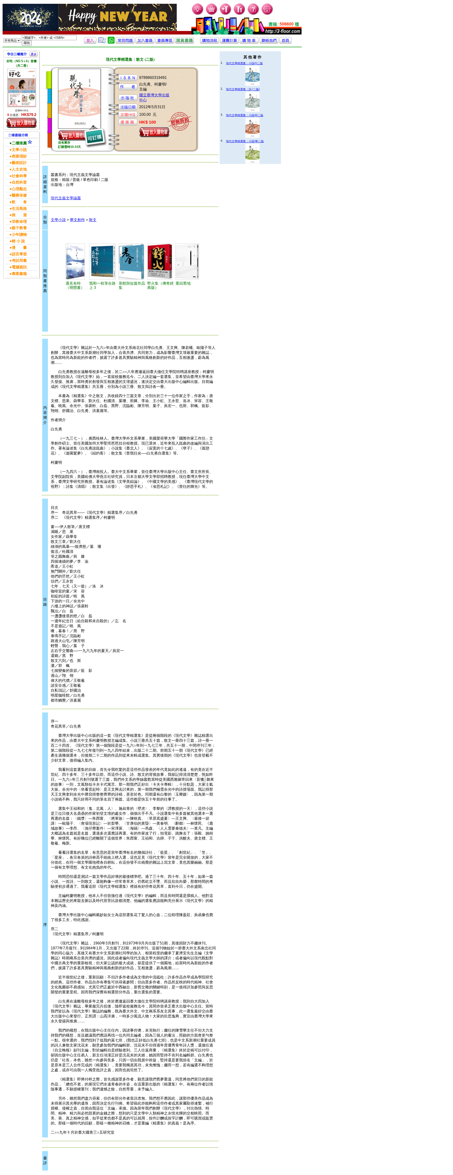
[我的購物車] (211, 14)
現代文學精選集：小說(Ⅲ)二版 (245, 141)
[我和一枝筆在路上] (103, 261)
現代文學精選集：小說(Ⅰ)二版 (244, 63)
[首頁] (267, 14)
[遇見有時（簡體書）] (77, 261)
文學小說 (58, 220)
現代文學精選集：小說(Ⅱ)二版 (244, 115)
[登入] (90, 42)
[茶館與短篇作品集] (132, 261)
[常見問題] (253, 14)
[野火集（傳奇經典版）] (160, 261)
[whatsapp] (111, 42)
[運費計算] (229, 42)
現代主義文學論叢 (66, 198)
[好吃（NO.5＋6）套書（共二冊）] (21, 87)
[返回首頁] (285, 42)
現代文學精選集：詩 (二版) (243, 89)
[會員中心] (239, 14)
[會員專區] (164, 42)
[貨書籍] (184, 42)
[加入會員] (225, 14)
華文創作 (77, 220)
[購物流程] (209, 42)
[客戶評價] (102, 42)
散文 (92, 220)
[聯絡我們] (269, 42)
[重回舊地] (188, 261)
